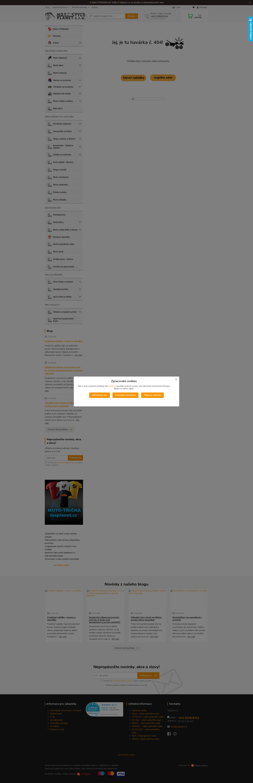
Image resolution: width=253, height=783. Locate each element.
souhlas (111, 386)
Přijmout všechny (152, 395)
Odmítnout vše (99, 395)
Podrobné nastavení (125, 395)
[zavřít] (176, 379)
